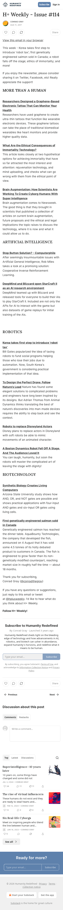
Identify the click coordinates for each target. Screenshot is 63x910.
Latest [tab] (14, 757)
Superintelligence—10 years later (22, 769)
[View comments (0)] (13, 32)
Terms (52, 883)
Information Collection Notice (34, 667)
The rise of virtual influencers (23, 794)
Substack (15, 903)
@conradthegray (31, 581)
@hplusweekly (15, 599)
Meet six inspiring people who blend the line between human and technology (23, 824)
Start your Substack (23, 895)
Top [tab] (6, 757)
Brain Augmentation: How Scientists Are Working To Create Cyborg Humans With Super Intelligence (30, 194)
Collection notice (32, 886)
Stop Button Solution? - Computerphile (29, 253)
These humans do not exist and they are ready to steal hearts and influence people (23, 800)
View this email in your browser (23, 40)
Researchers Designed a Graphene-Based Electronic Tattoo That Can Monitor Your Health (31, 106)
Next (52, 694)
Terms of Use (47, 664)
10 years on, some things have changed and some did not (20, 776)
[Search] (57, 758)
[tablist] (17, 717)
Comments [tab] (10, 717)
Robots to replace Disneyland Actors (27, 426)
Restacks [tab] (24, 717)
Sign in (56, 4)
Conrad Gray (17, 22)
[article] (31, 776)
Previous (12, 694)
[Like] (6, 32)
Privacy (43, 883)
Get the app (47, 895)
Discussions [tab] (27, 757)
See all (9, 841)
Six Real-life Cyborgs (17, 818)
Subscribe (44, 4)
